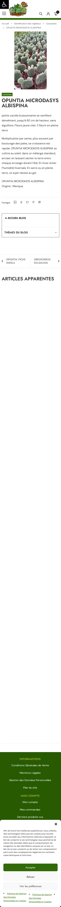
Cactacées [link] (51, 23)
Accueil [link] (5, 23)
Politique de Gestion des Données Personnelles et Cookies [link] (14, 897)
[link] (4, 4)
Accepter (30, 867)
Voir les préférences (31, 886)
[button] (56, 824)
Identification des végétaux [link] (27, 23)
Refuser (31, 877)
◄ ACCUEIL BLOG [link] (15, 218)
